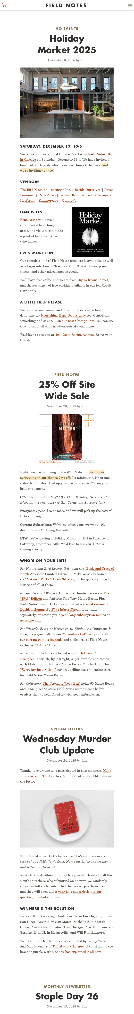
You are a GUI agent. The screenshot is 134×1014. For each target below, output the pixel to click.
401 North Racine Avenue (74, 335)
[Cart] (4, 5)
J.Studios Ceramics (96, 195)
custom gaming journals (44, 640)
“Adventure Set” (74, 634)
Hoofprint (27, 200)
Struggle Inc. (61, 190)
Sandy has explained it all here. (78, 952)
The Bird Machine (33, 190)
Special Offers (67, 729)
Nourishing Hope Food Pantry (63, 315)
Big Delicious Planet (93, 280)
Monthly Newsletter (67, 986)
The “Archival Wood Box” (61, 683)
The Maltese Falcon (65, 609)
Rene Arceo (47, 195)
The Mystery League (68, 946)
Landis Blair (68, 195)
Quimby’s (69, 200)
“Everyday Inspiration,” (38, 670)
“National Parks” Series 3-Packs (49, 579)
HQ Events (67, 28)
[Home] (67, 5)
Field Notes (67, 374)
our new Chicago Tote (78, 321)
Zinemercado (48, 200)
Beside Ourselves (87, 190)
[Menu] (130, 6)
